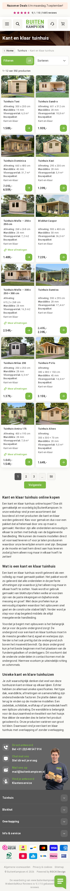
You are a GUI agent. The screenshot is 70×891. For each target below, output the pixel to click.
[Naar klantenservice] (52, 24)
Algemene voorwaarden (17, 867)
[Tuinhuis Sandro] (52, 104)
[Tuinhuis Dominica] (17, 164)
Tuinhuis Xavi (46, 160)
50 (51, 476)
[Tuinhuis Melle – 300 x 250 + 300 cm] (17, 300)
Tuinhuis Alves (47, 428)
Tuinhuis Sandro (48, 101)
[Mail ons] (23, 770)
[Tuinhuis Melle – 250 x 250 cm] (17, 228)
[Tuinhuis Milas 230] (17, 369)
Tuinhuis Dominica (15, 160)
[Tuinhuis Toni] (17, 104)
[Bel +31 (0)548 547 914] (22, 747)
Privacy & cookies (42, 867)
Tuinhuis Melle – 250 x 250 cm (17, 222)
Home (9, 50)
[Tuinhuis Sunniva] (52, 300)
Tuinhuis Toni (11, 101)
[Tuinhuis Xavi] (52, 164)
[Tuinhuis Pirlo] (52, 369)
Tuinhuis (22, 50)
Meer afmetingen (17, 249)
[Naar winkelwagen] (63, 24)
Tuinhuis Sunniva (48, 289)
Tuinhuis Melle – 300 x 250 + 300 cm (17, 291)
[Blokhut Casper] (52, 228)
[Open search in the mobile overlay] (18, 24)
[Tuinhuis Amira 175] (17, 435)
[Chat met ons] (19, 758)
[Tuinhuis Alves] (52, 435)
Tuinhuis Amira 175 (15, 428)
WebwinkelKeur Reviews (18, 883)
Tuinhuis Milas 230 (15, 363)
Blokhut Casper (47, 220)
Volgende (35, 484)
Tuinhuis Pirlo (46, 363)
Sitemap (59, 867)
